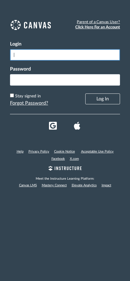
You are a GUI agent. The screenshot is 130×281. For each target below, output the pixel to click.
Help (20, 151)
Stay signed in (28, 96)
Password (20, 69)
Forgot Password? (29, 103)
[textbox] (65, 80)
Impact (106, 185)
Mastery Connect (54, 185)
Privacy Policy (38, 151)
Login (15, 44)
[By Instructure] (65, 169)
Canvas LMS (28, 185)
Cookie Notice (64, 151)
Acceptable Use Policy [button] (97, 151)
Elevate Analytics (84, 185)
